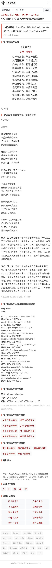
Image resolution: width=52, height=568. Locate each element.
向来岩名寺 (38, 501)
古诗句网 (4, 15)
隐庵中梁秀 (38, 506)
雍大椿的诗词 (14, 15)
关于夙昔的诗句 (27, 436)
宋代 (22, 51)
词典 (46, 548)
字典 (4, 548)
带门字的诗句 (24, 448)
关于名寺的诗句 (27, 425)
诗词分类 (6, 533)
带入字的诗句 (9, 448)
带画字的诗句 (9, 453)
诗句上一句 (7, 538)
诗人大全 (37, 533)
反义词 (15, 553)
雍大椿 (29, 51)
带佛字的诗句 (40, 448)
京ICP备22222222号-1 (33, 563)
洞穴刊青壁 (13, 522)
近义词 (24, 553)
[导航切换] (49, 3)
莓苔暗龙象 (38, 522)
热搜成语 (29, 543)
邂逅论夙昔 (13, 512)
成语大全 (6, 543)
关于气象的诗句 (10, 420)
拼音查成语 (17, 543)
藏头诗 (30, 538)
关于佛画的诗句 (10, 425)
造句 (32, 553)
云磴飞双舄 (13, 517)
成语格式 (39, 543)
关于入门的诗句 (27, 420)
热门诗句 (27, 533)
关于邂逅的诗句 (10, 436)
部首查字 (23, 548)
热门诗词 (16, 533)
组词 (39, 548)
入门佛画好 (35, 15)
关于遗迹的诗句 (10, 430)
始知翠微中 (38, 517)
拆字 (32, 548)
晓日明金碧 (13, 501)
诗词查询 (39, 538)
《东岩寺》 (25, 15)
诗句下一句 (19, 538)
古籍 (39, 553)
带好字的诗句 (24, 453)
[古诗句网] (3, 3)
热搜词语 (6, 553)
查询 (47, 9)
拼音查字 (13, 548)
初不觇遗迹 (13, 506)
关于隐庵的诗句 (27, 430)
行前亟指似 (38, 512)
